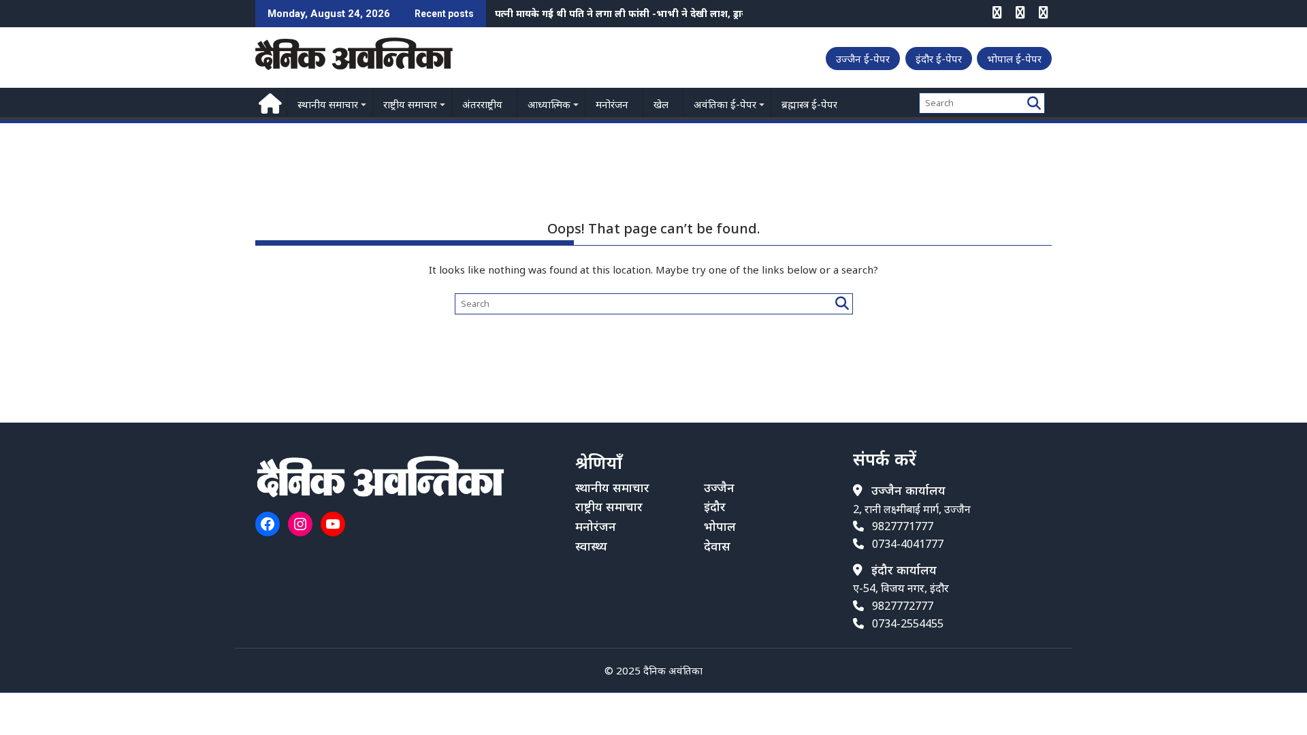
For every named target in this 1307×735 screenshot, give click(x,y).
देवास (717, 546)
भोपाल (720, 526)
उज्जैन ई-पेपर (863, 58)
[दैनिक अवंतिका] (269, 101)
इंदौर (715, 506)
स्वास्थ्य (591, 546)
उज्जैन (719, 487)
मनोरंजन (612, 104)
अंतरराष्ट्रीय (482, 104)
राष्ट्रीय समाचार (410, 104)
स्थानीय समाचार (327, 104)
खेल (661, 104)
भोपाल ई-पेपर (1014, 58)
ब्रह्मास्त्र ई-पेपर (809, 104)
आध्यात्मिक (549, 104)
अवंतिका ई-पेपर (725, 104)
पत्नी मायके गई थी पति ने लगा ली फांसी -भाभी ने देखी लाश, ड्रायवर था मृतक (644, 13)
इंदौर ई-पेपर (939, 58)
